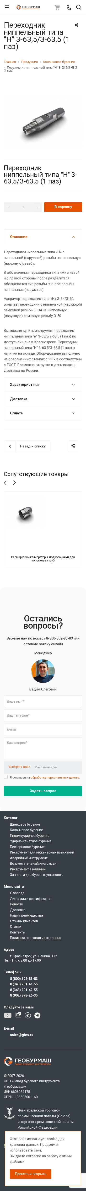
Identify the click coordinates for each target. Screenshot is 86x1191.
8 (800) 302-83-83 (24, 979)
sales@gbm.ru (21, 1035)
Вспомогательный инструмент (34, 863)
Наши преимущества (26, 915)
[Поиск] (78, 7)
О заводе (17, 893)
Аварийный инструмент (29, 858)
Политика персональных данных (35, 938)
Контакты (17, 932)
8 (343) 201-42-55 (24, 990)
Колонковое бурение (26, 830)
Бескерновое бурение (27, 847)
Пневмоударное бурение (29, 836)
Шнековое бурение (25, 824)
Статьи (15, 926)
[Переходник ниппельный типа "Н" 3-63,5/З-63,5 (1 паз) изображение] (43, 121)
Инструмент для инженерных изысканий (42, 852)
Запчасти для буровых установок (36, 875)
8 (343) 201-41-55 (24, 984)
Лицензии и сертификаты (30, 899)
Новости (16, 904)
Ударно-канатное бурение (31, 841)
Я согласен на (45, 777)
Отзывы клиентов (24, 921)
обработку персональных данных (55, 777)
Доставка (18, 910)
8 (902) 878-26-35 (24, 995)
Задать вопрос (43, 791)
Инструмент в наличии (28, 869)
